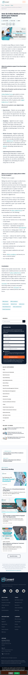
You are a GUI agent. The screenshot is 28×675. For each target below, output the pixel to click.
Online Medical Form (6, 306)
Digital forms (10, 141)
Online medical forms (17, 306)
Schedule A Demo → (14, 357)
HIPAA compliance (11, 254)
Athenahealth (22, 227)
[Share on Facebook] (7, 24)
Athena (5, 146)
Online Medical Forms (7, 94)
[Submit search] (23, 321)
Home (3, 5)
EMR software (5, 301)
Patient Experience (6, 309)
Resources (7, 5)
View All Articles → (14, 556)
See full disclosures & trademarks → (14, 570)
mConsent (4, 283)
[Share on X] (13, 24)
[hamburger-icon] (24, 2)
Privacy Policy (20, 361)
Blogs (12, 5)
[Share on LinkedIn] (10, 24)
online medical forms (16, 210)
